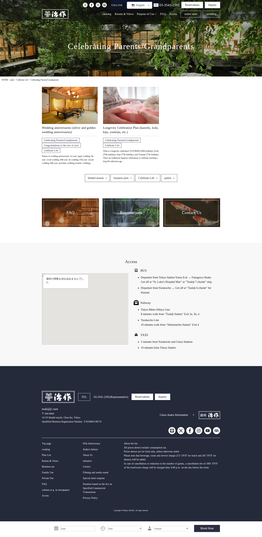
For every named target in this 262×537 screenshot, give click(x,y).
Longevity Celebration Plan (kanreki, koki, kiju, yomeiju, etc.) (131, 130)
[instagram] (98, 5)
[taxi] (136, 334)
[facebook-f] (91, 5)
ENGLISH (116, 5)
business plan (121, 177)
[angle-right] (193, 415)
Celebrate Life (51, 150)
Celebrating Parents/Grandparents (61, 140)
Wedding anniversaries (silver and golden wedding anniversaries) (69, 130)
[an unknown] (85, 5)
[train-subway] (136, 302)
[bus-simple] (136, 270)
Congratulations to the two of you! (61, 145)
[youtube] (207, 430)
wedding (211, 13)
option (167, 177)
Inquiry (212, 4)
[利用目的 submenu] (156, 14)
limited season (96, 177)
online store (190, 13)
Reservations (192, 4)
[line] (104, 5)
